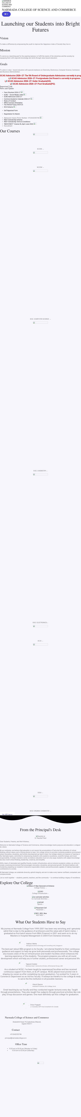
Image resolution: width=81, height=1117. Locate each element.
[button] (7, 814)
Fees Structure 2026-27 (12, 92)
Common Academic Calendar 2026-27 (17, 99)
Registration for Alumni (12, 114)
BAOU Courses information (13, 103)
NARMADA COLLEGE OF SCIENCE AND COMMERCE (39, 10)
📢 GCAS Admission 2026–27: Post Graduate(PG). (23, 84)
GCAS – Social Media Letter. (13, 95)
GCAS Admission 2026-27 (13, 97)
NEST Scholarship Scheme (13, 120)
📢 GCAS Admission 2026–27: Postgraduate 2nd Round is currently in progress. (37, 78)
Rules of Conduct (10, 101)
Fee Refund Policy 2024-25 (13, 105)
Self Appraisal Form (11, 110)
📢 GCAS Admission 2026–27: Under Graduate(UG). (27, 81)
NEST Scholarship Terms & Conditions (17, 122)
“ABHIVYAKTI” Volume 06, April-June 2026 (18, 124)
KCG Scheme (8, 107)
